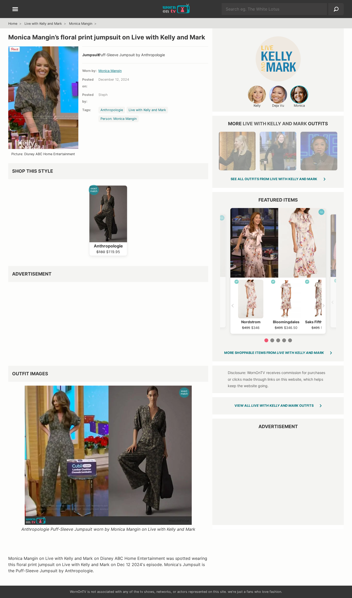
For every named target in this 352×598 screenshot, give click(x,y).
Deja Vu (278, 105)
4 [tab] (284, 340)
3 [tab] (278, 340)
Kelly (257, 105)
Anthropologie (111, 110)
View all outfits (274, 406)
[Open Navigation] (15, 9)
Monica (299, 105)
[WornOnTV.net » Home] (176, 9)
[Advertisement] (108, 322)
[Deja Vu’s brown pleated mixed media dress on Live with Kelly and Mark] (318, 151)
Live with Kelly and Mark (43, 24)
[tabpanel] (278, 271)
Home (12, 24)
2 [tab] (272, 340)
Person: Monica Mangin (118, 119)
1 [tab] (266, 340)
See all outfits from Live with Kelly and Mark (274, 179)
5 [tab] (290, 340)
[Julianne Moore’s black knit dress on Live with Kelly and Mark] (278, 151)
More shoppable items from (274, 353)
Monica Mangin (80, 24)
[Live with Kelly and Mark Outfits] (278, 58)
